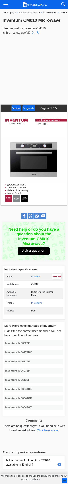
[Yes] (33, 32)
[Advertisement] (34, 69)
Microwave (36, 303)
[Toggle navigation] (5, 4)
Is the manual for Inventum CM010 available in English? (28, 462)
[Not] (38, 32)
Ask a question (33, 250)
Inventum (35, 276)
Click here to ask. (48, 430)
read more (35, 479)
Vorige (16, 108)
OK (64, 480)
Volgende (28, 108)
